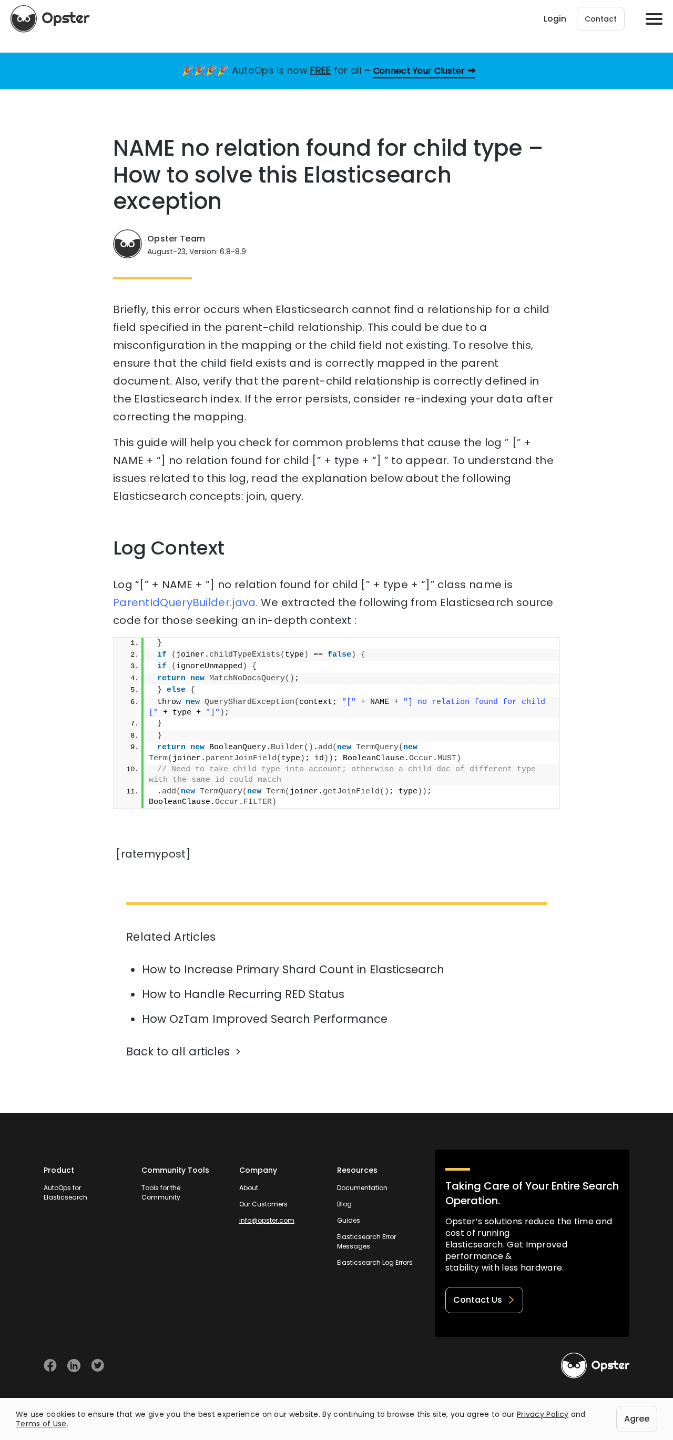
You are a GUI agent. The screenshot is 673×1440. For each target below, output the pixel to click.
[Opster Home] (50, 19)
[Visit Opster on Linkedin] (73, 1365)
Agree (636, 1419)
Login (555, 19)
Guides (348, 1220)
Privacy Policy (542, 1414)
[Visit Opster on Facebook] (50, 1365)
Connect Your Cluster (419, 71)
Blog (344, 1204)
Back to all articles (178, 1051)
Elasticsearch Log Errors (375, 1262)
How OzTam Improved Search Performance (265, 1018)
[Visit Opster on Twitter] (97, 1365)
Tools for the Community (160, 1192)
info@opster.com (266, 1220)
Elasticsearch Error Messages (366, 1241)
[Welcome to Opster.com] (595, 1366)
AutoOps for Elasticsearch (65, 1192)
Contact (601, 19)
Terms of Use (41, 1423)
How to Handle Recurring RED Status (243, 994)
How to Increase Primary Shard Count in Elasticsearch (293, 969)
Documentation (362, 1187)
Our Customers (263, 1204)
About (248, 1187)
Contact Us (477, 1300)
